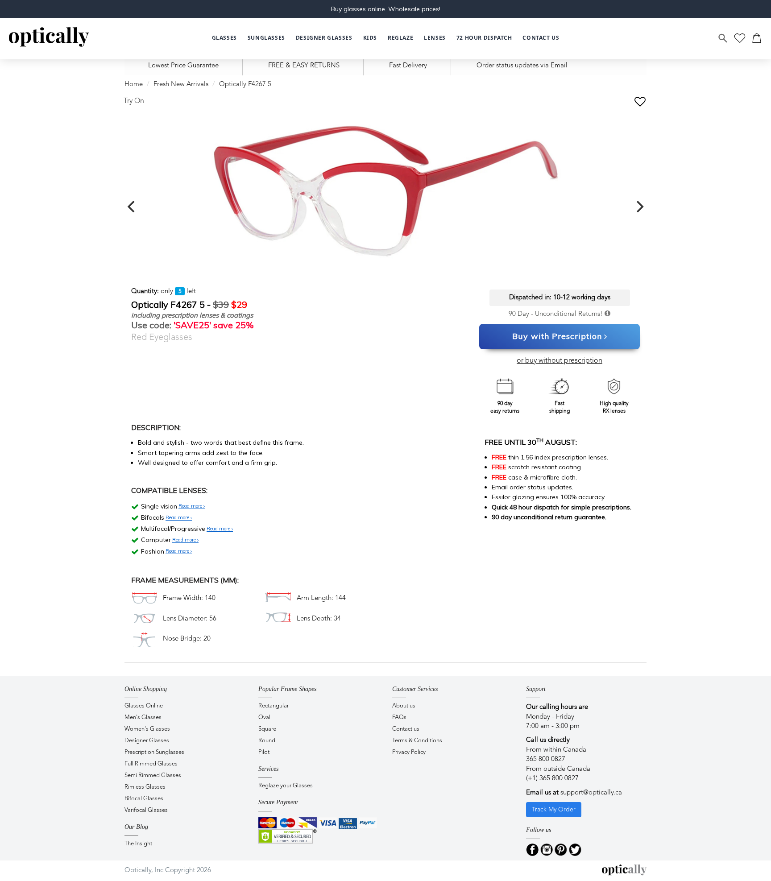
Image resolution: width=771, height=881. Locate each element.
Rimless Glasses (145, 787)
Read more (190, 506)
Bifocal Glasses (143, 799)
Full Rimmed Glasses (151, 764)
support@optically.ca (591, 793)
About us (403, 706)
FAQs (399, 717)
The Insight (138, 844)
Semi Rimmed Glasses (152, 775)
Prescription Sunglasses (154, 752)
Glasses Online (143, 706)
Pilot (263, 752)
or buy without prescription (559, 360)
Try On (134, 101)
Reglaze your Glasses (285, 786)
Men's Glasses (143, 717)
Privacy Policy (409, 752)
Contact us (405, 729)
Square (267, 729)
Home (133, 84)
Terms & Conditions (417, 741)
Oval (264, 717)
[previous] (132, 206)
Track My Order (554, 810)
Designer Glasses (146, 741)
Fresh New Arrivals (180, 84)
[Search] (723, 38)
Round (266, 741)
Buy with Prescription (557, 336)
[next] (639, 206)
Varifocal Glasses (146, 810)
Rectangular (273, 706)
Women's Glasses (147, 729)
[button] (370, 38)
